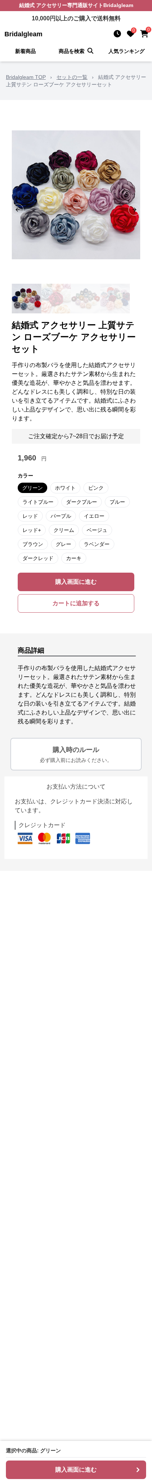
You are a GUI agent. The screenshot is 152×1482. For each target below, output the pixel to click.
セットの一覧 (71, 77)
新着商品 (25, 51)
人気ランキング (126, 51)
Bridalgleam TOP (26, 77)
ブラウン (33, 544)
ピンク (96, 488)
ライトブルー (38, 502)
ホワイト (65, 488)
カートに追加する (76, 603)
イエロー (94, 516)
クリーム (63, 530)
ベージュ (97, 530)
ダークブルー (81, 502)
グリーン (32, 488)
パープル (61, 516)
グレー (63, 544)
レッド (30, 516)
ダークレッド (38, 558)
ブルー (117, 502)
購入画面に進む (76, 582)
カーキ (74, 558)
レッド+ (32, 530)
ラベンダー (97, 544)
